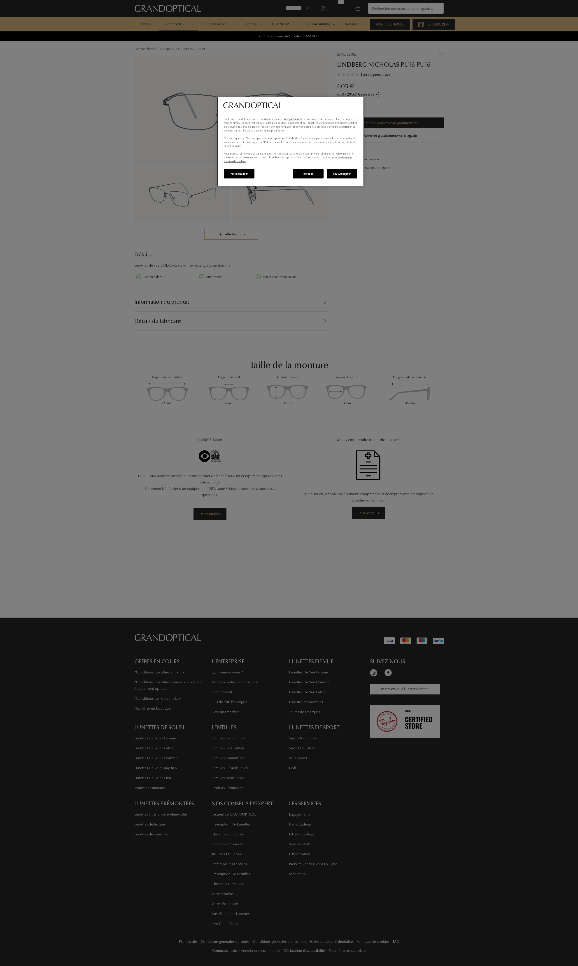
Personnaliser (239, 173)
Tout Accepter (342, 173)
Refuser (308, 173)
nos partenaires (293, 119)
